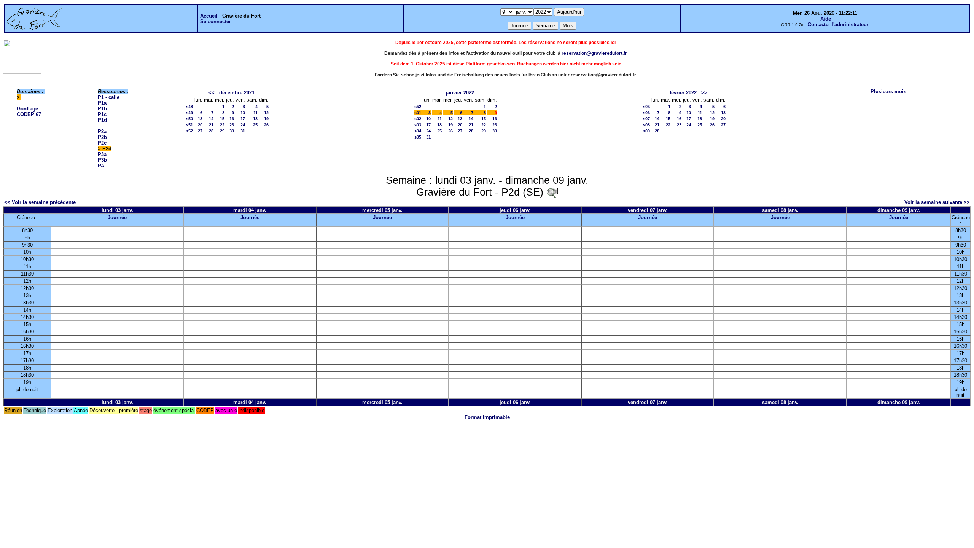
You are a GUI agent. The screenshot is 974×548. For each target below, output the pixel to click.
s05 (417, 137)
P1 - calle (108, 97)
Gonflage (27, 109)
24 (242, 125)
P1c (102, 114)
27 (200, 131)
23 (231, 125)
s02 (417, 118)
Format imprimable (487, 417)
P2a (102, 131)
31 (242, 131)
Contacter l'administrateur (838, 24)
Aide (825, 19)
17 (242, 118)
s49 (189, 112)
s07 (646, 118)
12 (266, 112)
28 (211, 131)
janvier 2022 (460, 93)
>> (704, 93)
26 (266, 125)
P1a (102, 103)
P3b (102, 160)
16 (231, 118)
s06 (646, 112)
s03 (417, 125)
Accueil (209, 16)
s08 (646, 125)
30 (231, 131)
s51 (189, 125)
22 (222, 125)
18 (255, 118)
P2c (102, 143)
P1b (102, 109)
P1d (102, 120)
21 (211, 125)
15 (222, 118)
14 (211, 118)
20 (200, 125)
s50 (189, 118)
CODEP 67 (29, 114)
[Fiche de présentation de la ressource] (552, 192)
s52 (189, 131)
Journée (117, 217)
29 (222, 131)
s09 (646, 131)
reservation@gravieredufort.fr (594, 53)
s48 (189, 106)
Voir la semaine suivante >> (937, 202)
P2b (102, 137)
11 (255, 112)
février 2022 (683, 93)
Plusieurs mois (888, 91)
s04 (417, 131)
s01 (417, 112)
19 (266, 118)
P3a (102, 154)
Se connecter (215, 21)
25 (255, 125)
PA (101, 166)
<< (211, 93)
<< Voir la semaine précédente (40, 202)
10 (242, 112)
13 (200, 118)
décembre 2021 (237, 93)
